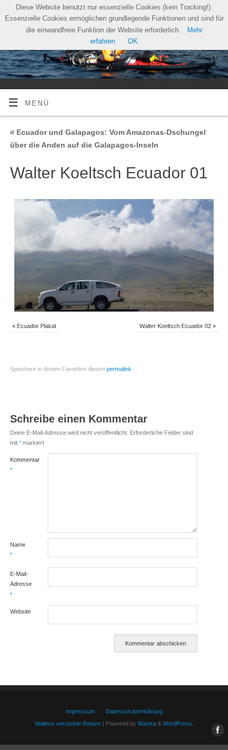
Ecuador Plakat (36, 326)
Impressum (80, 711)
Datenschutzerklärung (134, 711)
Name (17, 549)
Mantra (147, 723)
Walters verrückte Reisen (68, 723)
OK (133, 41)
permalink (119, 369)
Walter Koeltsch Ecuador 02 (175, 326)
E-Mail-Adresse (19, 584)
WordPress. (178, 723)
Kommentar (19, 464)
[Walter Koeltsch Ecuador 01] (114, 255)
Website (19, 611)
